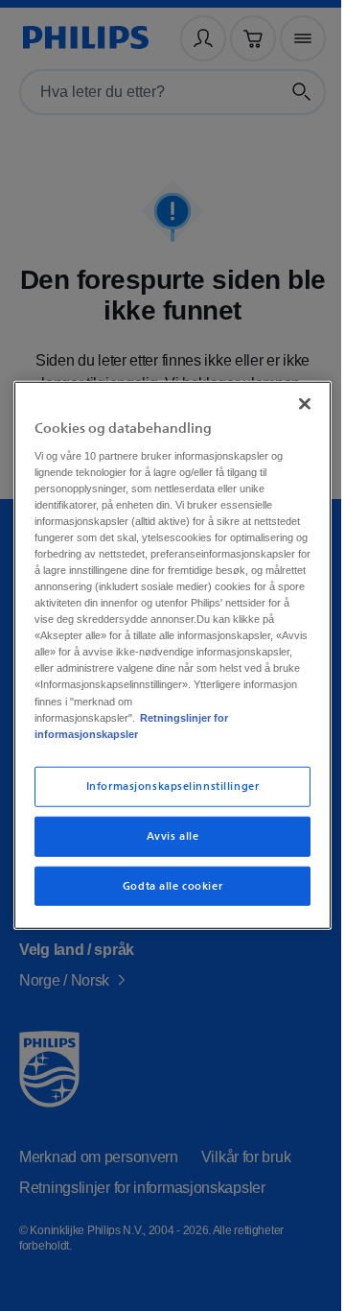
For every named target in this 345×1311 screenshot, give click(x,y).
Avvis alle (165, 852)
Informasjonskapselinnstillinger (165, 803)
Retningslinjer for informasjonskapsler (128, 741)
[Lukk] (295, 388)
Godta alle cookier (165, 902)
